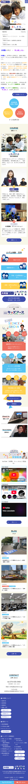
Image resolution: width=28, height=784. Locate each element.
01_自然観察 (5, 586)
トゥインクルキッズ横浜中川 (21, 743)
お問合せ (20, 758)
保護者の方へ (6, 713)
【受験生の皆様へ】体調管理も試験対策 (11, 40)
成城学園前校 (6, 745)
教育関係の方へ (6, 716)
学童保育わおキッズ (6, 748)
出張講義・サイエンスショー (14, 226)
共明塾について (20, 94)
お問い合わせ (21, 782)
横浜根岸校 (19, 739)
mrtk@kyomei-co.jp (15, 687)
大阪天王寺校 (19, 748)
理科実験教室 (14, 156)
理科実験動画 (6, 731)
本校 (7, 738)
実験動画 (14, 403)
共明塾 (11, 461)
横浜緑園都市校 (5, 754)
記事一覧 (14, 653)
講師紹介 (4, 705)
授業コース (14, 240)
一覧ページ (14, 522)
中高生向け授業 (14, 191)
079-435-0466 (7, 782)
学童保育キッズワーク (7, 751)
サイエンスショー (14, 398)
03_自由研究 (5, 558)
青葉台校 (6, 741)
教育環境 (4, 703)
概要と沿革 (4, 707)
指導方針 (4, 700)
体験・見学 (19, 755)
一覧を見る (23, 31)
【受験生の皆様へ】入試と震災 (9, 44)
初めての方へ (6, 710)
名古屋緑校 (18, 746)
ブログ (19, 751)
